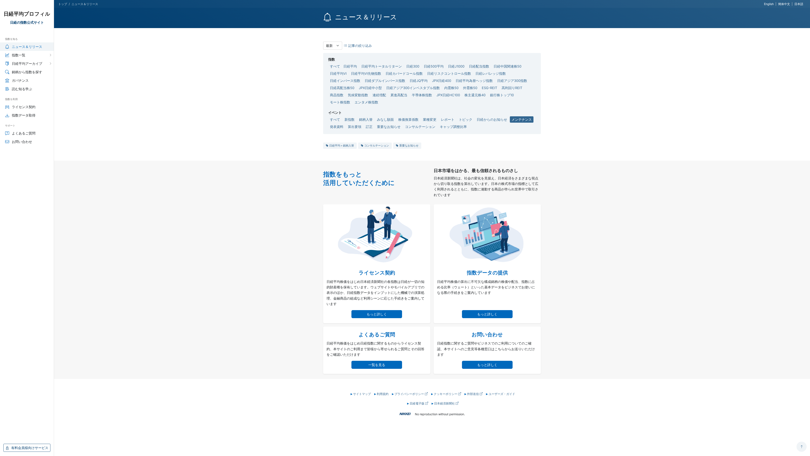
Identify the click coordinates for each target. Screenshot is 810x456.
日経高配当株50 (342, 88)
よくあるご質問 (23, 133)
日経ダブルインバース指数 (385, 81)
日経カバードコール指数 (404, 73)
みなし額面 (385, 119)
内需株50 (451, 88)
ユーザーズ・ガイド (502, 394)
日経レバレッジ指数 (490, 73)
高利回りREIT (512, 88)
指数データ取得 (23, 115)
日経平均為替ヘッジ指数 (474, 81)
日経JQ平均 (419, 81)
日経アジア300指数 (512, 81)
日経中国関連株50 (507, 66)
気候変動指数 (358, 95)
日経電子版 (417, 403)
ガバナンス (20, 80)
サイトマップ (362, 394)
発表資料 (336, 127)
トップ (62, 4)
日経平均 (350, 66)
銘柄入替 (366, 119)
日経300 (412, 66)
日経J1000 (456, 66)
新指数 (349, 119)
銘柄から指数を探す (27, 72)
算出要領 (354, 127)
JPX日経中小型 (370, 88)
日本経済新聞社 (445, 403)
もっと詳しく (377, 314)
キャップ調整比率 (453, 127)
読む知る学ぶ (22, 89)
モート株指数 (340, 102)
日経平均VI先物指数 (366, 73)
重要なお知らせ (389, 127)
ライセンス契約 (23, 107)
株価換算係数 (408, 119)
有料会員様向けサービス (29, 448)
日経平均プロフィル (27, 14)
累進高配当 (398, 95)
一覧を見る (376, 365)
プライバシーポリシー (409, 394)
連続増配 (379, 95)
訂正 (369, 127)
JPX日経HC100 (448, 95)
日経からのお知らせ (492, 119)
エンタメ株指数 (366, 102)
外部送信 (473, 394)
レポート (447, 119)
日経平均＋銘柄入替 (341, 145)
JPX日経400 (441, 81)
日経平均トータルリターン (381, 66)
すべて (335, 66)
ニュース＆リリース (27, 47)
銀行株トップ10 (502, 95)
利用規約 (383, 394)
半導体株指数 (422, 95)
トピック (465, 119)
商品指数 (336, 95)
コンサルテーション (420, 127)
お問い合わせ (22, 142)
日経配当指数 (479, 66)
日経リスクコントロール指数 (449, 73)
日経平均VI (338, 73)
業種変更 (429, 119)
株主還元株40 (475, 95)
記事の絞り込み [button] (359, 45)
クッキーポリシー (446, 394)
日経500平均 (434, 66)
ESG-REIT (489, 88)
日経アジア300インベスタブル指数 (413, 88)
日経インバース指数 (345, 81)
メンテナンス (522, 119)
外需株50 (470, 88)
